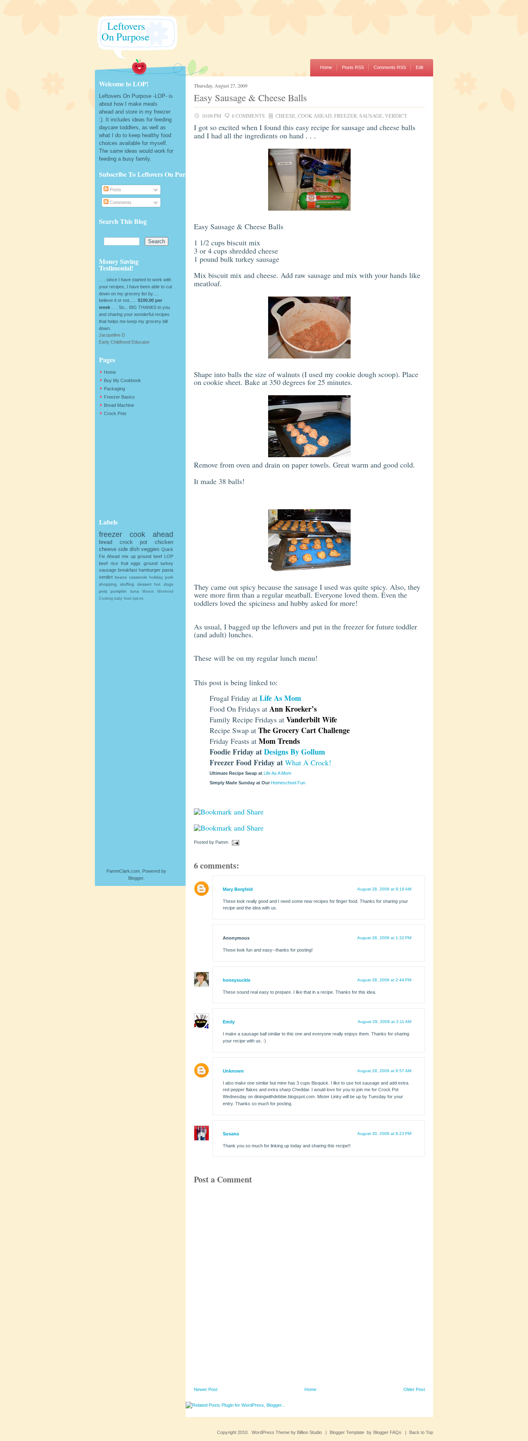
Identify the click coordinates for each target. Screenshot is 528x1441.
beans (121, 577)
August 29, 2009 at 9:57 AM (384, 1070)
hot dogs (163, 584)
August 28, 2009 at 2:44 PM (384, 980)
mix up (129, 556)
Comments (120, 202)
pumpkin (119, 591)
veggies (150, 549)
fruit (124, 563)
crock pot (134, 542)
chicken (164, 542)
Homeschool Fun (288, 782)
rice (114, 563)
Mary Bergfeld (238, 889)
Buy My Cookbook (122, 380)
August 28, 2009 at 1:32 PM (384, 937)
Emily (229, 1021)
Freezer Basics (119, 396)
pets (103, 591)
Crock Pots (115, 413)
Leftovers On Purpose (122, 31)
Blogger (135, 878)
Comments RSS (390, 67)
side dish (128, 549)
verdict (396, 115)
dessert (144, 584)
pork (169, 577)
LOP (168, 556)
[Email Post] (234, 842)
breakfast (127, 569)
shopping (108, 584)
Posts (114, 189)
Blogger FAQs (387, 1432)
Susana (231, 1133)
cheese (285, 115)
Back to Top (421, 1432)
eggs (136, 563)
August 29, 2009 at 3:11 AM (384, 1021)
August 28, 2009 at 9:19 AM (384, 889)
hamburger (149, 569)
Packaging (114, 388)
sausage (370, 115)
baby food (122, 598)
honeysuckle (236, 980)
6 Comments (248, 115)
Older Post (414, 1389)
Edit (419, 67)
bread (105, 542)
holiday (156, 577)
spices (138, 598)
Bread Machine (119, 405)
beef (103, 563)
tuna (134, 591)
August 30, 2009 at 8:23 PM (384, 1133)
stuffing (127, 584)
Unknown (233, 1070)
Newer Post (205, 1389)
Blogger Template (347, 1432)
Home (326, 67)
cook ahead (315, 115)
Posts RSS (353, 67)
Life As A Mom (277, 773)
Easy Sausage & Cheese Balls (250, 97)
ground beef (149, 556)
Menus (148, 591)
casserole (138, 577)
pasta (167, 569)
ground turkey (158, 563)
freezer (345, 115)
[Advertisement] (140, 467)
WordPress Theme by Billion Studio (287, 1432)
